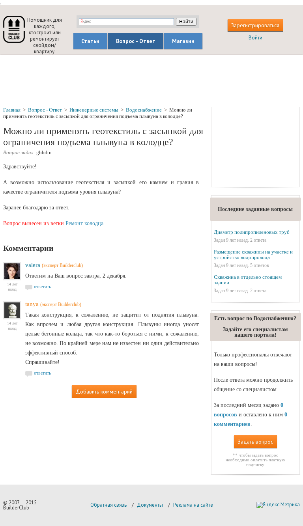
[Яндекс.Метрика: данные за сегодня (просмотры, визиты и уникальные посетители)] (278, 505)
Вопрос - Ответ (135, 41)
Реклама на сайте (193, 505)
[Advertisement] (151, 80)
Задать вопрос (255, 441)
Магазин (183, 41)
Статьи (90, 41)
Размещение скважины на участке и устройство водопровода (253, 254)
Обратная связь (108, 505)
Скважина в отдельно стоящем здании (248, 279)
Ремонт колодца (84, 223)
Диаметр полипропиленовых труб (252, 232)
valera (32, 265)
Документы (150, 505)
